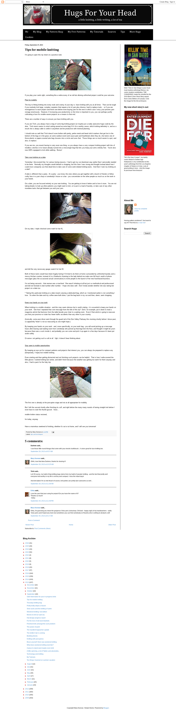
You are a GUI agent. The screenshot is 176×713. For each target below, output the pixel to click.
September (31, 594)
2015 (27, 576)
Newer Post (30, 525)
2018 (27, 567)
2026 (27, 543)
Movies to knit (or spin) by (36, 615)
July (28, 667)
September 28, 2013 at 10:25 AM (42, 464)
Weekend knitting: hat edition (37, 612)
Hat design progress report (36, 618)
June (29, 670)
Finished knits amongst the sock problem (41, 624)
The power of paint (33, 627)
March (29, 679)
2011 (27, 692)
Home (71, 525)
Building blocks (32, 636)
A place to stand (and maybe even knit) (40, 648)
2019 (27, 564)
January (30, 685)
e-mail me (141, 223)
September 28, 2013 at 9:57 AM (42, 451)
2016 (27, 573)
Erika (33, 490)
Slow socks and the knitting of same (39, 609)
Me (26, 32)
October (30, 591)
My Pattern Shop (54, 32)
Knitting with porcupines (35, 639)
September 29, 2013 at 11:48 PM (42, 501)
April (29, 676)
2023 (27, 552)
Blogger (106, 708)
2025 (27, 546)
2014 (27, 579)
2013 (27, 582)
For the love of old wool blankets (38, 621)
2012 (27, 689)
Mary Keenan (35, 458)
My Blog (37, 32)
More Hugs (135, 32)
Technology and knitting (35, 654)
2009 (27, 698)
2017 (27, 570)
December (31, 585)
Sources (112, 32)
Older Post (112, 525)
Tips (122, 32)
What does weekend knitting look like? (40, 645)
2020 (27, 561)
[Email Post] (52, 432)
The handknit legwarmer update (38, 630)
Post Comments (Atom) (42, 528)
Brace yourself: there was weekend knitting (42, 642)
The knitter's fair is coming (36, 633)
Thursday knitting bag (34, 603)
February (30, 682)
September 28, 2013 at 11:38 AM (42, 484)
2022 (27, 555)
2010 (27, 695)
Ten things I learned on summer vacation (41, 660)
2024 (27, 549)
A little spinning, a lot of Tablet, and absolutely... (43, 651)
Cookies (29, 37)
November (31, 588)
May (28, 673)
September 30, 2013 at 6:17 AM (42, 516)
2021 (27, 558)
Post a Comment (34, 520)
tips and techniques (37, 434)
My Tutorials (96, 32)
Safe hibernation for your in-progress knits (41, 597)
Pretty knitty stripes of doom (36, 606)
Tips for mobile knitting (35, 600)
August (29, 664)
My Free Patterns (76, 32)
